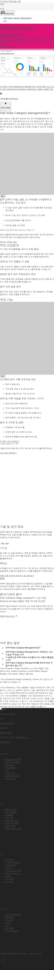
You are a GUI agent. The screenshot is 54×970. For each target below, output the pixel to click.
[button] (4, 44)
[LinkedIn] (29, 962)
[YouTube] (29, 960)
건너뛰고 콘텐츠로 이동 (10, 1)
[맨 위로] (1, 969)
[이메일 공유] (29, 964)
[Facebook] (29, 958)
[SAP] (3, 709)
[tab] (2, 544)
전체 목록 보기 (21, 737)
